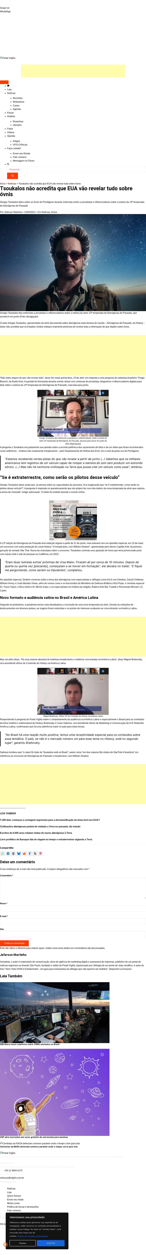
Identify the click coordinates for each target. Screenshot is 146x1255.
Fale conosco (20, 157)
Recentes (18, 98)
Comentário (6, 875)
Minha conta (13, 1203)
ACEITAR (51, 1243)
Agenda (17, 109)
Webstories (18, 102)
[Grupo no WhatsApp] (73, 3)
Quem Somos (14, 1196)
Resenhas (18, 121)
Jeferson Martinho (13, 212)
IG (5, 1224)
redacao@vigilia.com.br (12, 1178)
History (139, 323)
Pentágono (133, 451)
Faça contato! (14, 148)
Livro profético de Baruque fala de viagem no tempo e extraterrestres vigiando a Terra (46, 839)
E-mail (4, 916)
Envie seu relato (15, 1199)
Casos (16, 105)
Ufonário (17, 125)
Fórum (10, 113)
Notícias (11, 93)
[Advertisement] (73, 35)
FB (2, 1224)
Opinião (11, 136)
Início (2, 183)
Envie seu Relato (21, 153)
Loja (9, 89)
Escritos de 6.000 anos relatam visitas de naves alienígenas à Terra (36, 833)
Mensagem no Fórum (23, 161)
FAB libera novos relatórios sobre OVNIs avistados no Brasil (29, 1044)
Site (2, 929)
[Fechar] (65, 1215)
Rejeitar (22, 1243)
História (11, 116)
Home (54, 212)
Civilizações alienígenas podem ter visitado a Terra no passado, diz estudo (40, 826)
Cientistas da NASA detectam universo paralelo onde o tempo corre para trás (39, 1147)
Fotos (10, 129)
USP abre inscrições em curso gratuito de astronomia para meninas (34, 1137)
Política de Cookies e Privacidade (33, 1236)
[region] (37, 1231)
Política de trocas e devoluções (23, 1207)
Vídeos (10, 132)
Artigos (16, 141)
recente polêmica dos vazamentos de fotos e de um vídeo (89, 447)
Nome (3, 903)
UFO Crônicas (20, 144)
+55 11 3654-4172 (13, 1170)
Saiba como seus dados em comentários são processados (75, 948)
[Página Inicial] (8, 86)
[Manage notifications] (5, 1244)
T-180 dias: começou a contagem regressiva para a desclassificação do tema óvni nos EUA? (50, 820)
